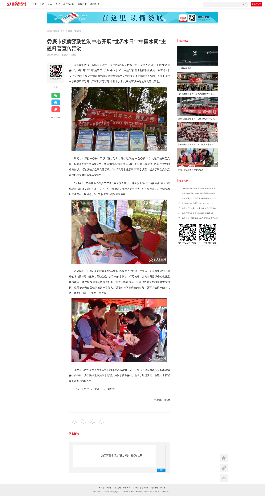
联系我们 (136, 487)
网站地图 (154, 487)
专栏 (57, 4)
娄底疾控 (77, 31)
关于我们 (108, 487)
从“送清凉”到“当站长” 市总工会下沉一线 (197, 203)
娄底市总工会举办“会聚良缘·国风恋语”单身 (199, 208)
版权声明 (145, 487)
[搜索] (244, 4)
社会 (50, 4)
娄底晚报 (94, 4)
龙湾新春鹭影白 (185, 68)
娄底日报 (82, 4)
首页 (34, 4)
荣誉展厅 (126, 487)
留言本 (162, 487)
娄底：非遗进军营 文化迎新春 (191, 169)
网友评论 (74, 433)
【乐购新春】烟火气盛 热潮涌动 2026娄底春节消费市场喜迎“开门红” (198, 93)
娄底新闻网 (66, 55)
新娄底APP (256, 4)
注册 (139, 455)
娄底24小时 (69, 4)
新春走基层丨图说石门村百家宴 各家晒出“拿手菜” (198, 144)
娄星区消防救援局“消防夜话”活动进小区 (198, 213)
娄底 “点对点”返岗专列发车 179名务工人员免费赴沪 (198, 119)
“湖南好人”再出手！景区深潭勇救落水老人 (198, 188)
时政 (42, 4)
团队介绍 (117, 487)
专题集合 (69, 31)
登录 (133, 455)
